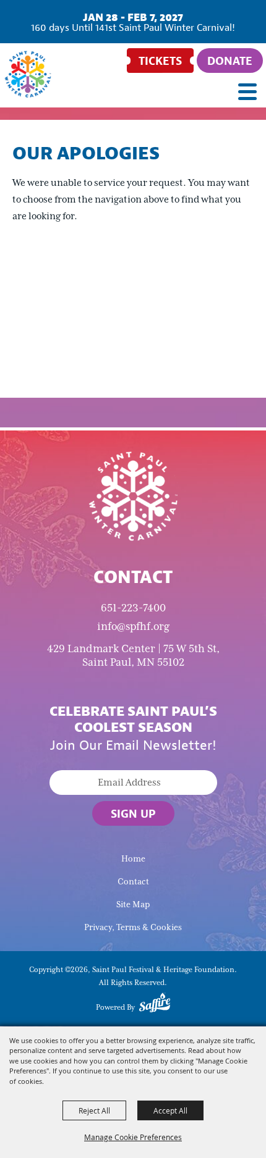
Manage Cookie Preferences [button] (133, 1137)
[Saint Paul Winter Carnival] (133, 495)
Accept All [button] (170, 1110)
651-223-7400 (133, 608)
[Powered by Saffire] (154, 1004)
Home (133, 859)
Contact (133, 881)
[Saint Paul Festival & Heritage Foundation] (28, 74)
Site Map (133, 904)
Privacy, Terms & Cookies (133, 927)
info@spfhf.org (133, 626)
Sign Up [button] (133, 813)
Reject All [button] (94, 1110)
